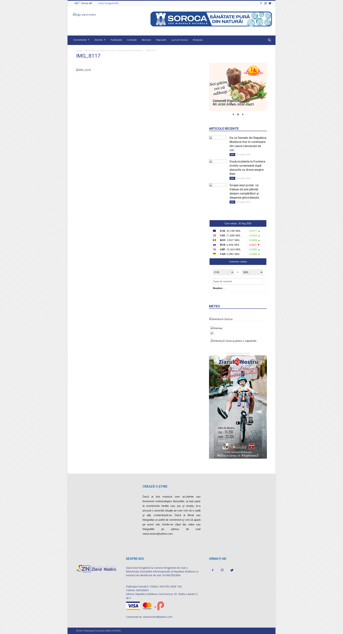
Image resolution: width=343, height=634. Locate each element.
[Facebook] (261, 3)
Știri (232, 154)
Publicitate (116, 39)
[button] (269, 40)
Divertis (99, 39)
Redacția (198, 39)
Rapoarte (161, 39)
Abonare (146, 39)
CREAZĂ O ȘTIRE (155, 486)
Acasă (79, 50)
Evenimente (80, 39)
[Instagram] (265, 3)
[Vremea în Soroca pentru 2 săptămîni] (233, 340)
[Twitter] (270, 3)
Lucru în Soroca (179, 39)
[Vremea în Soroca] (220, 319)
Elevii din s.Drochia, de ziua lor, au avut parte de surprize (114, 50)
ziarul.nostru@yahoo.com (157, 616)
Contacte (132, 39)
